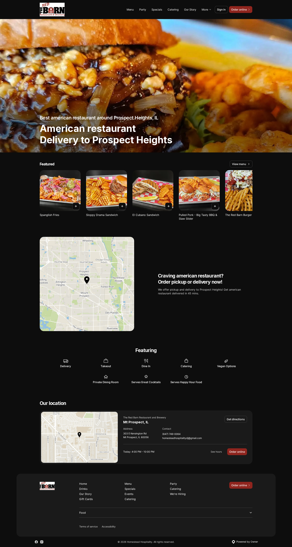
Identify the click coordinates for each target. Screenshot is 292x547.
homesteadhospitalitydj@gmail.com (182, 438)
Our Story (190, 9)
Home (83, 483)
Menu (130, 9)
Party (142, 9)
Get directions (236, 419)
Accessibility (109, 526)
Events (129, 494)
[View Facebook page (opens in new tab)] (36, 542)
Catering (173, 9)
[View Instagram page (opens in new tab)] (42, 542)
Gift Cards (86, 499)
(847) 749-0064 (171, 434)
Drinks (83, 489)
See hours (216, 451)
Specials (157, 9)
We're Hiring (178, 494)
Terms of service (88, 526)
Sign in (221, 9)
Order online (237, 451)
